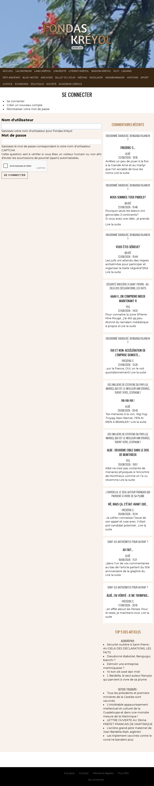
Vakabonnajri (115, 77)
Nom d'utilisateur (17, 120)
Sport (145, 77)
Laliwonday (23, 71)
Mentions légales (103, 773)
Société (51, 84)
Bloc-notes (30, 77)
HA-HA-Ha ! (127, 400)
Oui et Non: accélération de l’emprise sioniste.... (127, 352)
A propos (69, 773)
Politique (37, 84)
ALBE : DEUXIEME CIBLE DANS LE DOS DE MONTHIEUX (128, 452)
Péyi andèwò (11, 77)
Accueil (8, 71)
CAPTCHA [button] (8, 150)
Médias (82, 77)
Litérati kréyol (79, 71)
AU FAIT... (128, 549)
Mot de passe (14, 135)
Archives (47, 77)
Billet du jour (65, 77)
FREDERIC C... (127, 147)
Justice (7, 84)
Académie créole (70, 84)
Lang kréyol (42, 71)
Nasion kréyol (101, 71)
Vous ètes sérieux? (128, 246)
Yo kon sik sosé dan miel (123, 671)
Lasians (127, 71)
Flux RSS (123, 773)
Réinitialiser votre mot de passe (28, 109)
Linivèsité (59, 71)
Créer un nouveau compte (24, 105)
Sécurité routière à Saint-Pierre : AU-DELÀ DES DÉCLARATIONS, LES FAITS (127, 648)
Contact (84, 773)
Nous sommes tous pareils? (128, 197)
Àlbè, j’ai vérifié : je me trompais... (128, 595)
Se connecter (16, 101)
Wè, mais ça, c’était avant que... (128, 504)
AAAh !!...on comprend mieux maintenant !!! (127, 298)
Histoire (132, 77)
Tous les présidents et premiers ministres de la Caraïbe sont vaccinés (126, 696)
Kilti (116, 71)
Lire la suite (121, 173)
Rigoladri (96, 77)
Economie (21, 84)
